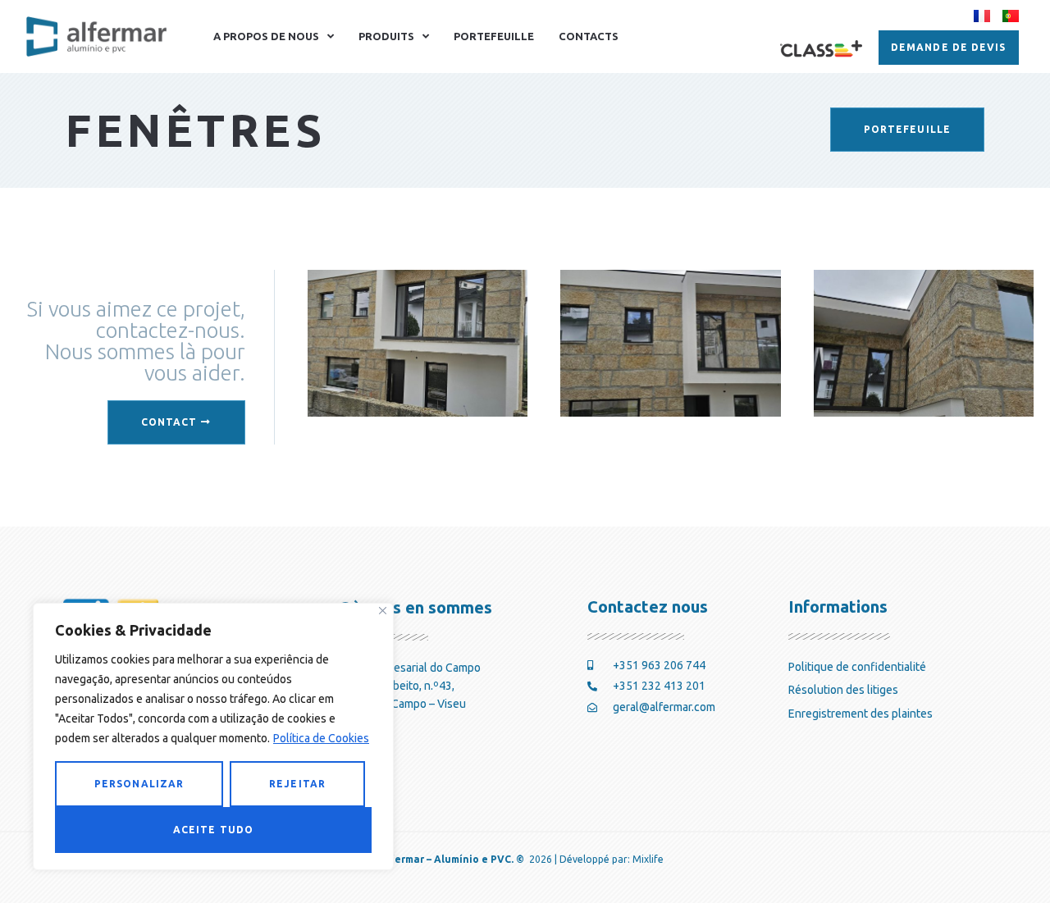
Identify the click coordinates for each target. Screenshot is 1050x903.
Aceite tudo (213, 829)
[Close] (382, 610)
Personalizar (139, 783)
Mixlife (648, 859)
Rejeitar (297, 783)
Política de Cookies (321, 738)
